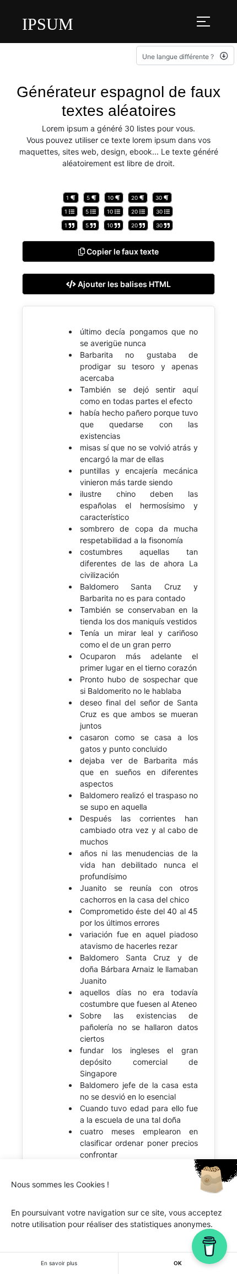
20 (135, 197)
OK (178, 1263)
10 (111, 197)
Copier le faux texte (122, 251)
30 (159, 197)
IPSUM (47, 24)
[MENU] (203, 21)
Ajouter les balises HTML (123, 284)
